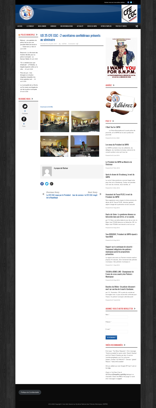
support (119, 379)
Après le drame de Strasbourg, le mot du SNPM (120, 175)
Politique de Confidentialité (30, 392)
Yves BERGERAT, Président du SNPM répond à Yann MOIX (121, 235)
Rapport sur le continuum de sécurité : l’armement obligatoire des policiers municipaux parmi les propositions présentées (119, 250)
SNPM (64, 44)
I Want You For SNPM (113, 127)
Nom (107, 314)
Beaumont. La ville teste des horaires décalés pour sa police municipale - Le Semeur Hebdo (29, 56)
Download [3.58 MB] (46, 107)
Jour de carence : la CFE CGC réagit (84, 195)
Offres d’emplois (106, 26)
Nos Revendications (66, 26)
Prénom (108, 322)
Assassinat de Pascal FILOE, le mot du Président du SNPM (119, 195)
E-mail (108, 329)
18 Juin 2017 (52, 44)
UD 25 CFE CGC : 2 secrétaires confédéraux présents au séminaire (70, 37)
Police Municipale (28, 34)
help (109, 368)
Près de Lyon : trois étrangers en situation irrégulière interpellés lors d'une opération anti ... (27, 76)
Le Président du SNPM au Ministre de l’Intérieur (119, 163)
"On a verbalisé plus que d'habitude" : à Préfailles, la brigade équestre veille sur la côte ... (29, 66)
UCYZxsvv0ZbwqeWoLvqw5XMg (116, 374)
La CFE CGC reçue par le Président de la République (58, 196)
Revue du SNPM (92, 26)
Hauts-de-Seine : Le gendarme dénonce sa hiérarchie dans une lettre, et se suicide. (121, 215)
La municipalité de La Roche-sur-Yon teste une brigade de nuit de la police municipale (29, 87)
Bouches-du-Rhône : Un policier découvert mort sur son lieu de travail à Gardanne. (120, 287)
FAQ (120, 376)
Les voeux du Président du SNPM (117, 144)
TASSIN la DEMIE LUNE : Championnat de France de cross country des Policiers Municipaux (120, 274)
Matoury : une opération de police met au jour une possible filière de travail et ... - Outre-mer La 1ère (28, 43)
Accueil (20, 26)
